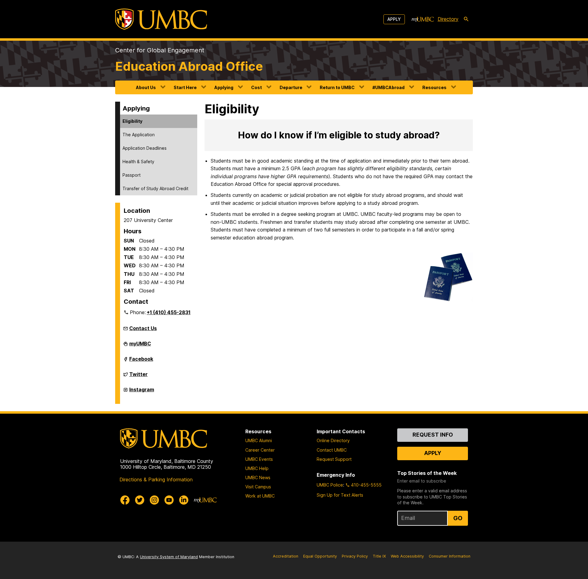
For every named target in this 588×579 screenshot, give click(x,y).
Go (457, 518)
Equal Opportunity (320, 556)
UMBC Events (259, 459)
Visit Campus (258, 486)
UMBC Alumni (258, 440)
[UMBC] (161, 19)
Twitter (138, 376)
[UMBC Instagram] (154, 500)
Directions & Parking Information (156, 479)
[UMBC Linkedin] (183, 500)
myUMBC (140, 346)
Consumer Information (449, 556)
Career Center (260, 450)
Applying (223, 87)
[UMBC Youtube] (169, 500)
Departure (291, 87)
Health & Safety (138, 161)
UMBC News (257, 477)
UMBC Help (257, 468)
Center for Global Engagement (159, 50)
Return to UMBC (337, 87)
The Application (139, 134)
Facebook (141, 361)
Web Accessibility (407, 556)
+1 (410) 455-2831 (168, 312)
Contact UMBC (332, 450)
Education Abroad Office (189, 66)
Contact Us (143, 328)
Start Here (185, 87)
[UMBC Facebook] (125, 500)
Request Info (433, 434)
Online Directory (333, 440)
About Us (146, 87)
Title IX (379, 556)
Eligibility (132, 121)
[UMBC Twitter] (139, 500)
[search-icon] (466, 19)
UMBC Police (330, 484)
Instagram (141, 392)
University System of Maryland (169, 557)
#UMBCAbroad (388, 87)
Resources (434, 87)
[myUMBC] (422, 19)
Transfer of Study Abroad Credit (155, 188)
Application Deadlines (145, 148)
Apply (394, 19)
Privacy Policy (355, 556)
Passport (132, 175)
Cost (256, 87)
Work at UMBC (260, 495)
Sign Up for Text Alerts (340, 495)
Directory (448, 19)
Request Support (334, 459)
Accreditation (285, 556)
